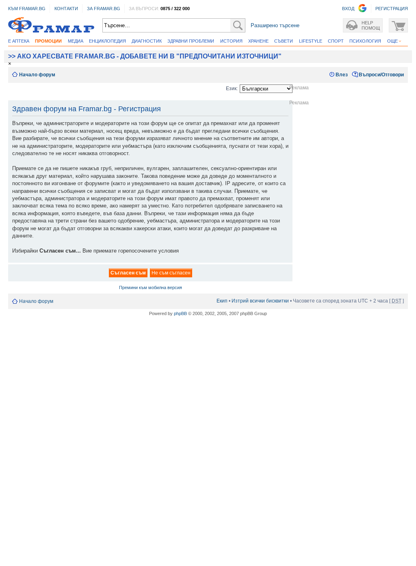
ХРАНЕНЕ (258, 41)
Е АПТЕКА (18, 41)
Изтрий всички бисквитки (260, 301)
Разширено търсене (275, 25)
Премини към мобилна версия (150, 287)
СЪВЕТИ (283, 41)
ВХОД (348, 8)
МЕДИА (75, 41)
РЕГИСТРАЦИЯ (391, 8)
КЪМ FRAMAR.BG (27, 8)
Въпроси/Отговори (381, 75)
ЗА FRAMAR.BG (103, 8)
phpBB (180, 313)
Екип (222, 301)
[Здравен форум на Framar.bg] (51, 25)
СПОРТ (336, 41)
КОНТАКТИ (66, 8)
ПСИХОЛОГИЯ (365, 41)
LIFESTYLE (310, 41)
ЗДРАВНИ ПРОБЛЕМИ (190, 41)
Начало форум (37, 75)
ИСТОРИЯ (231, 41)
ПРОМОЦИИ (48, 41)
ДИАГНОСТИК (147, 41)
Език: (232, 88)
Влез (342, 75)
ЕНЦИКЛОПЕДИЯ (107, 41)
